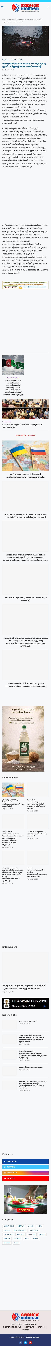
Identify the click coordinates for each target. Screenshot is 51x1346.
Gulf (26, 1239)
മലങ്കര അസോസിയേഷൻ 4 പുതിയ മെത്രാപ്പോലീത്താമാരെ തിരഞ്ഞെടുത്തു (37, 872)
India (40, 1226)
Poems (35, 1239)
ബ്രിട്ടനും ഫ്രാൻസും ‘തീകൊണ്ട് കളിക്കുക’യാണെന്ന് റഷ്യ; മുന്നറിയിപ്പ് (13, 803)
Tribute (7, 1239)
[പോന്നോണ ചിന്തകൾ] (9, 1025)
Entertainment (20, 1230)
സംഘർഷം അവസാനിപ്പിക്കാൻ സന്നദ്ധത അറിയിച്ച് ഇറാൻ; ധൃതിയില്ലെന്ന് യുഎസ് (36, 804)
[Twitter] (25, 1342)
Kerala (21, 1226)
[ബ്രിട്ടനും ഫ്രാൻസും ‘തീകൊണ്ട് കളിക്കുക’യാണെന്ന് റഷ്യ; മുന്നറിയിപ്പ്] (25, 455)
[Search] (48, 8)
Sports (42, 1234)
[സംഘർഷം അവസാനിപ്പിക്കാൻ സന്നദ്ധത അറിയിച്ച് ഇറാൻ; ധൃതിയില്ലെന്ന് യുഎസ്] (25, 496)
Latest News (9, 1226)
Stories (17, 1239)
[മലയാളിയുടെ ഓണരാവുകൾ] (9, 1071)
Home (4, 19)
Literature (8, 1234)
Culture (31, 1234)
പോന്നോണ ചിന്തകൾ (28, 1021)
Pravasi (7, 1230)
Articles (20, 1234)
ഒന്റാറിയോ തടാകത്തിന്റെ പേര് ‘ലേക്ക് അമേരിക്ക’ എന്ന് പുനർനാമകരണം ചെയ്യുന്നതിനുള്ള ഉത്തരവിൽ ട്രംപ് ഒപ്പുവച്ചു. (25, 557)
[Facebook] (20, 1342)
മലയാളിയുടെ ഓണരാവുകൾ (31, 1067)
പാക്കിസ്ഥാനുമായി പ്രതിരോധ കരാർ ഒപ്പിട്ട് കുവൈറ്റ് (36, 834)
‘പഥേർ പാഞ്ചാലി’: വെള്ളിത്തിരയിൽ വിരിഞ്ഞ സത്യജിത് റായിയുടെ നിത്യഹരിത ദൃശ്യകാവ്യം (33, 1054)
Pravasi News (31, 1324)
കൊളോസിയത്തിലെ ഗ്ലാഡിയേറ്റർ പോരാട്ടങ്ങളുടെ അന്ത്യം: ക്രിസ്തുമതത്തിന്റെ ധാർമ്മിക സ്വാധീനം (33, 1085)
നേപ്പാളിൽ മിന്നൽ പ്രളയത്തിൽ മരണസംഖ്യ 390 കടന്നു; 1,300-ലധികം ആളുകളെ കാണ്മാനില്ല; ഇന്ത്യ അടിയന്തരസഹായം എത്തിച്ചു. (12, 874)
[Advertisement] (25, 196)
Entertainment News (12, 1327)
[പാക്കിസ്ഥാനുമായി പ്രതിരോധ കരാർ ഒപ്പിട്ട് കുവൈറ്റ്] (25, 579)
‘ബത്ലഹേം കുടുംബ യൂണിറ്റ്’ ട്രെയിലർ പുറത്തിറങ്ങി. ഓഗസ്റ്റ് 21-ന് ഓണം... (23, 987)
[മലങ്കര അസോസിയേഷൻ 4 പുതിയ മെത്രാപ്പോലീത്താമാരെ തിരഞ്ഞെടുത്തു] (25, 665)
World (30, 1226)
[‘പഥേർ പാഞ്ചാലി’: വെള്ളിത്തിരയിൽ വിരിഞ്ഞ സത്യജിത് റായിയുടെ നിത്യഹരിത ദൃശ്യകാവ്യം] (9, 1055)
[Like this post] (15, 348)
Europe (7, 1243)
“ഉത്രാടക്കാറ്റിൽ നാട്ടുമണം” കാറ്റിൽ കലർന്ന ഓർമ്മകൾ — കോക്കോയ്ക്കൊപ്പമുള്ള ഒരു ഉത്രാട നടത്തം (31, 1039)
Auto (16, 1243)
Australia (34, 1230)
